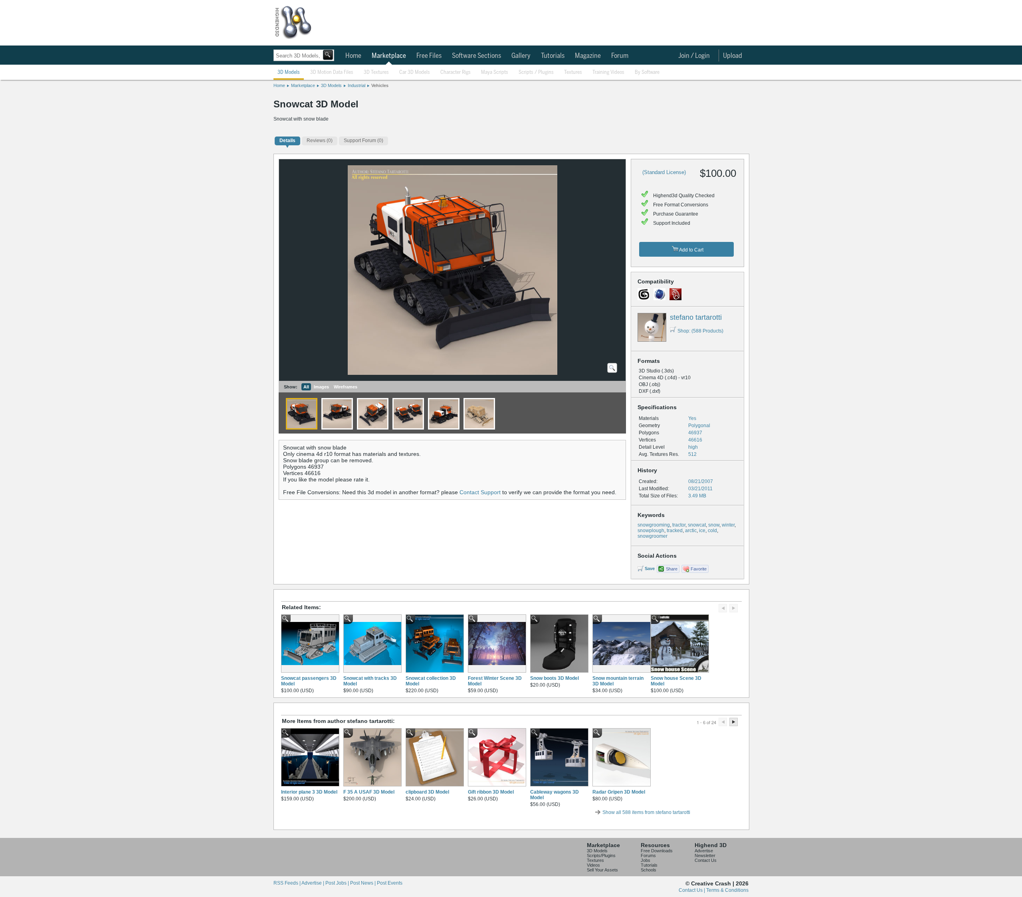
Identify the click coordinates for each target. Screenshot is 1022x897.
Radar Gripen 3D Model (618, 792)
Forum (619, 56)
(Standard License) (664, 172)
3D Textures (376, 72)
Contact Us (706, 860)
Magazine (588, 56)
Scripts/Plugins (601, 855)
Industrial (356, 85)
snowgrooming (654, 525)
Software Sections (476, 56)
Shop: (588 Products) (700, 331)
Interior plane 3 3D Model (309, 792)
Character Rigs (455, 72)
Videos (593, 865)
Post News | (363, 883)
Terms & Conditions (727, 890)
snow (713, 525)
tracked (675, 530)
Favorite (699, 568)
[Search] (328, 55)
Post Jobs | (337, 883)
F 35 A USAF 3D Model (368, 792)
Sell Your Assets (602, 869)
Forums (648, 855)
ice (702, 530)
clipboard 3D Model (427, 792)
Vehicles (379, 85)
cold (712, 530)
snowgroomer (652, 536)
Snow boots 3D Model (554, 678)
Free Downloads (657, 850)
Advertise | (313, 883)
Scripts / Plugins (536, 72)
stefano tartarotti (696, 317)
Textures (573, 72)
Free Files (429, 56)
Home (353, 56)
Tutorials (552, 56)
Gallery (521, 56)
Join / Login (694, 56)
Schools (648, 869)
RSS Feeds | (287, 883)
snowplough (651, 530)
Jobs (645, 860)
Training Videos (608, 72)
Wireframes (345, 386)
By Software (647, 72)
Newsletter (705, 855)
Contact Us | (692, 890)
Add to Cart (690, 250)
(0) (320, 140)
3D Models (288, 72)
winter (728, 525)
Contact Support (480, 492)
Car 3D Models (414, 72)
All (306, 386)
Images (321, 386)
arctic (691, 530)
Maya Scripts (494, 72)
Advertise (704, 850)
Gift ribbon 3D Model (491, 792)
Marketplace (389, 56)
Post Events (389, 883)
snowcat (697, 525)
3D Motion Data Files (331, 72)
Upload (732, 56)
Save (650, 568)
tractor (678, 525)
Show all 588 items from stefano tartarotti (646, 812)
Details (287, 140)
